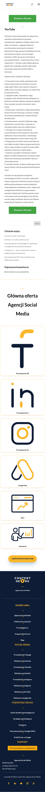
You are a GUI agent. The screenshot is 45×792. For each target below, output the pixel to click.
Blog (22, 640)
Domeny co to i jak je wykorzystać (16, 240)
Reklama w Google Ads (22, 698)
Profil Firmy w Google (22, 737)
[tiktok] (33, 783)
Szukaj (37, 223)
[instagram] (27, 783)
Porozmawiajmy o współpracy (22, 748)
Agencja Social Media (22, 760)
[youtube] (21, 783)
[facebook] (8, 783)
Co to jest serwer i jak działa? (14, 236)
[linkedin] (14, 783)
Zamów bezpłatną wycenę (22, 559)
